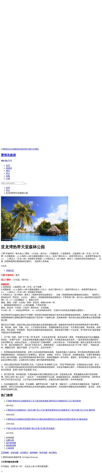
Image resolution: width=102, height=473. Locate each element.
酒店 (8, 171)
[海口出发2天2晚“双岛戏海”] (19, 428)
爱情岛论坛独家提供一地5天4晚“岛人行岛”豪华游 (73, 410)
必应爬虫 (24, 453)
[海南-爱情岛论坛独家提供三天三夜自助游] (25, 401)
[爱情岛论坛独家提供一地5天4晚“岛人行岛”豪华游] (28, 410)
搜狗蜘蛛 (34, 453)
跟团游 (9, 168)
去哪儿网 (10, 440)
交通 (8, 179)
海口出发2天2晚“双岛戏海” (43, 428)
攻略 (8, 176)
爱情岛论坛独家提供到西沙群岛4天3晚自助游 (68, 419)
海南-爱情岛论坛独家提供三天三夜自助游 (62, 401)
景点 (8, 173)
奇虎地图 (43, 453)
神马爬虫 (53, 453)
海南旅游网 (11, 445)
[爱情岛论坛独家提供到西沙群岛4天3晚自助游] (27, 419)
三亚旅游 (10, 448)
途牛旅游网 (11, 443)
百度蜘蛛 (5, 453)
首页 (8, 165)
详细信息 (10, 270)
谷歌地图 (15, 453)
